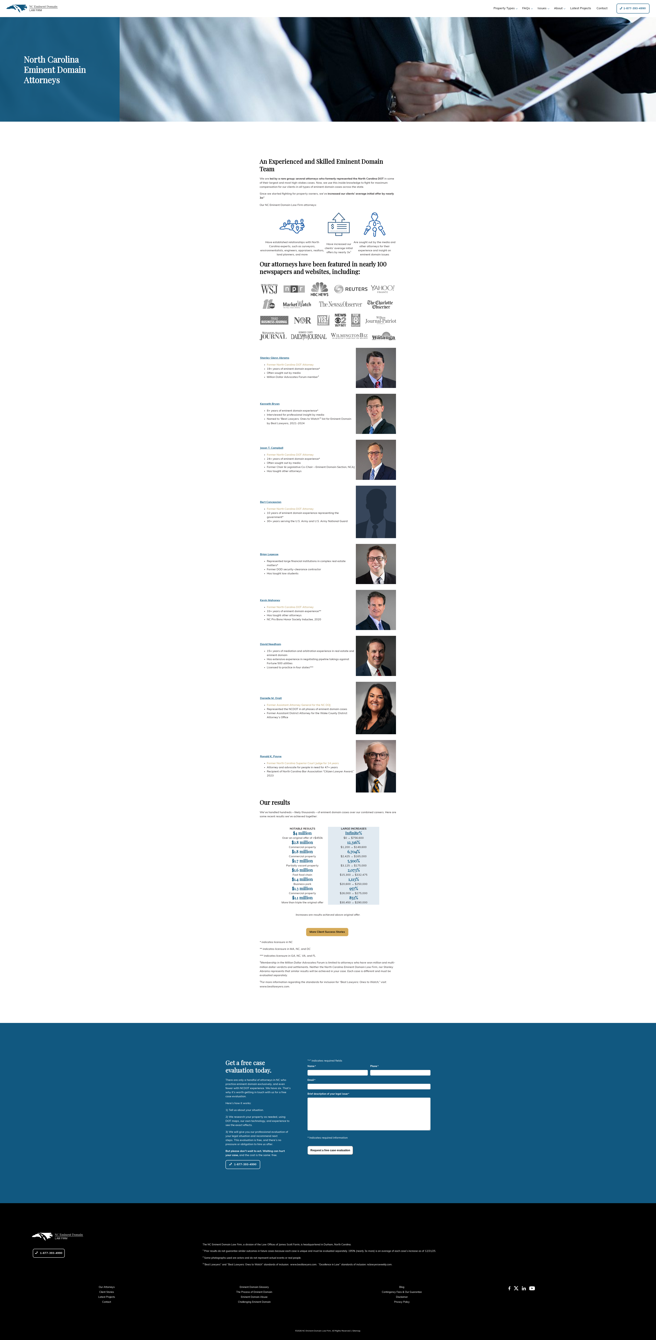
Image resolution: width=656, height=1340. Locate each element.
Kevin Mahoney (270, 600)
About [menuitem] (558, 8)
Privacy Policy (402, 1302)
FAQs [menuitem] (526, 8)
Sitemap (356, 1331)
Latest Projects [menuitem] (580, 8)
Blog (401, 1287)
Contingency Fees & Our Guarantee (402, 1292)
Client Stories (106, 1292)
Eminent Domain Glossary (254, 1287)
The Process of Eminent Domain (254, 1292)
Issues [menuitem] (542, 8)
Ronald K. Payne (271, 756)
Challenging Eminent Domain (254, 1302)
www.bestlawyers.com (303, 1264)
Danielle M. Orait (271, 698)
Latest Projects (106, 1297)
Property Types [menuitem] (504, 8)
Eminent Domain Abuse (254, 1297)
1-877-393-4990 (634, 8)
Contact (106, 1302)
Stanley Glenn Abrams (274, 358)
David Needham (270, 644)
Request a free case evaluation (330, 1150)
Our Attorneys (107, 1287)
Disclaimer (402, 1297)
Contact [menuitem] (602, 8)
